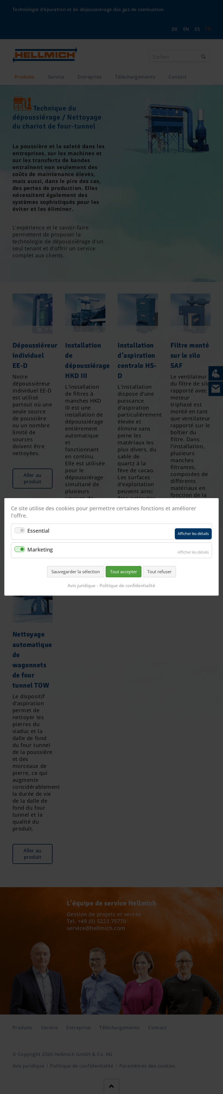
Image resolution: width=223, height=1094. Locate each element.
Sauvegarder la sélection (75, 571)
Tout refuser (159, 571)
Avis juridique (82, 586)
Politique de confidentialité (127, 586)
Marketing (40, 549)
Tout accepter (123, 571)
